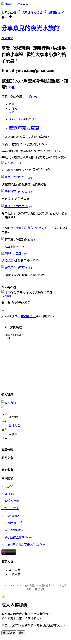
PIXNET (17, 585)
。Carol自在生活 (11, 522)
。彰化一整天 (10, 508)
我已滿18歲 (9, 632)
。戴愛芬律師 (10, 501)
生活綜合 (31, 96)
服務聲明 (39, 589)
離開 (21, 632)
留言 (33, 316)
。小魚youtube (10, 515)
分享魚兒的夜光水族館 (30, 28)
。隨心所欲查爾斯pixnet (16, 537)
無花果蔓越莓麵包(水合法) (27, 228)
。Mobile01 (8, 493)
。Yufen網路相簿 (12, 530)
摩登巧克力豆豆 (24, 128)
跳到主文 (7, 38)
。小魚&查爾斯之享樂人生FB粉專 (23, 544)
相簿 (12, 104)
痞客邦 (25, 316)
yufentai (6, 295)
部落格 (13, 108)
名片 (12, 112)
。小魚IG (7, 486)
